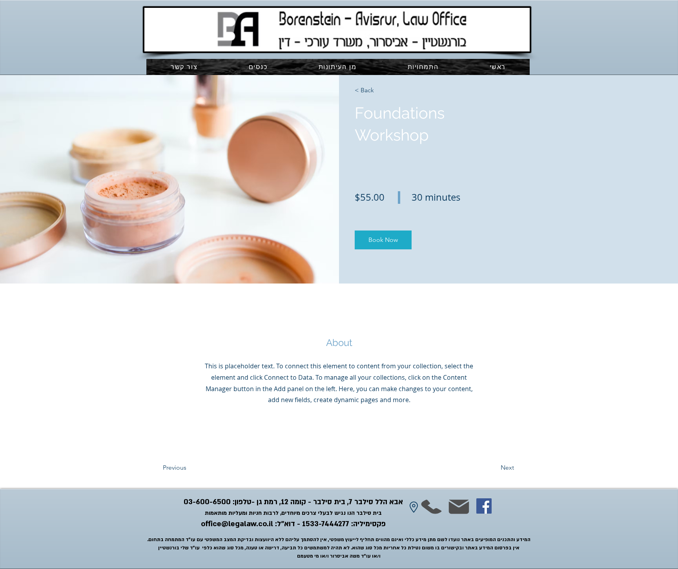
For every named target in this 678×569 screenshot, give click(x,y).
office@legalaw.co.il (237, 524)
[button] (422, 67)
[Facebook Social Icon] (484, 506)
